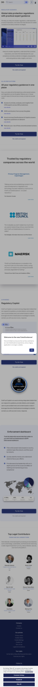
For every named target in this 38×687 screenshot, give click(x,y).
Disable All (19, 679)
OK (32, 350)
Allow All (19, 684)
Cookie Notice (29, 671)
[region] (19, 676)
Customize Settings (19, 675)
